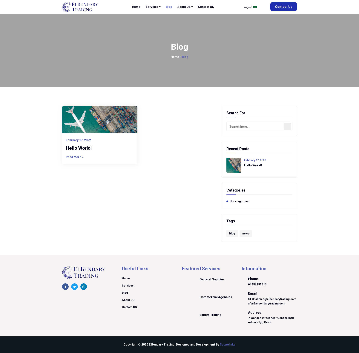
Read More (73, 157)
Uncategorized (239, 201)
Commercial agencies (216, 297)
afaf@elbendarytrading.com (266, 303)
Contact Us (283, 7)
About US (128, 300)
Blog (125, 292)
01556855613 (257, 284)
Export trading (211, 315)
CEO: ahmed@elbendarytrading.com (272, 299)
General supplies (212, 279)
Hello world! (79, 148)
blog (232, 233)
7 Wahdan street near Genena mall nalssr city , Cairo (271, 320)
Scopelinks (227, 344)
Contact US (129, 307)
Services (128, 285)
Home (175, 57)
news (245, 233)
